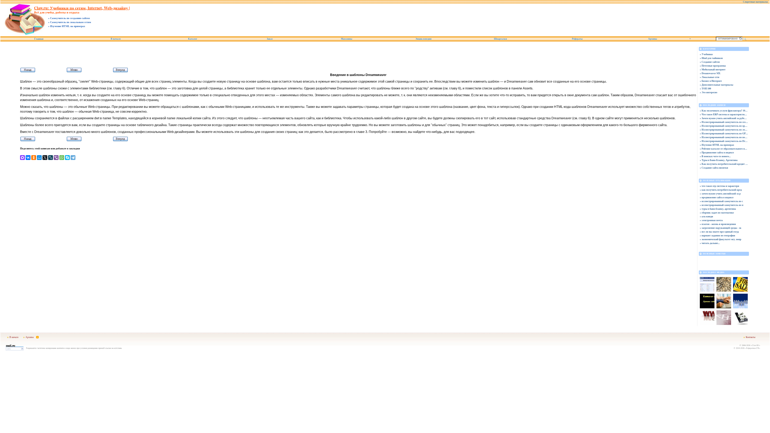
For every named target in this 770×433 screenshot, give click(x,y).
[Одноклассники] (33, 157)
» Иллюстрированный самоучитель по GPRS (724, 133)
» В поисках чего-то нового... (715, 156)
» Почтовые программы (713, 65)
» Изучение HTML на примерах (717, 145)
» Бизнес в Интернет (711, 81)
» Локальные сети (709, 77)
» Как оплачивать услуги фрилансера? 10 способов (724, 110)
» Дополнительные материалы (716, 84)
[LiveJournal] (50, 157)
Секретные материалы (755, 1)
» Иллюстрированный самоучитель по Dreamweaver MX (724, 141)
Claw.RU (755, 345)
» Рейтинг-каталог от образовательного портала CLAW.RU (724, 148)
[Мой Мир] (39, 157)
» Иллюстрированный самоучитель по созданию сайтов (724, 122)
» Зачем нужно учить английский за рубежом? (724, 118)
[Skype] (67, 157)
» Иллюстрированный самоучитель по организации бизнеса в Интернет (724, 125)
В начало (116, 38)
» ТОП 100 (705, 88)
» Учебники (706, 54)
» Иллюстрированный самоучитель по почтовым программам (724, 137)
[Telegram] (73, 157)
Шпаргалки (500, 38)
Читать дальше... (711, 243)
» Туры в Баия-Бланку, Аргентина (719, 160)
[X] (45, 157)
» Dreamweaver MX (710, 73)
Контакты (750, 337)
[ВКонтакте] (28, 157)
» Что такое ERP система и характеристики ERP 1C (724, 114)
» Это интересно (708, 92)
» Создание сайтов (710, 62)
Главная (39, 38)
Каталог (192, 38)
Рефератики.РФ (752, 348)
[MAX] (22, 157)
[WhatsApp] (61, 157)
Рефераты (577, 38)
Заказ (270, 38)
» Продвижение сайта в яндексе (717, 152)
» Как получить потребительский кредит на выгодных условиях (724, 164)
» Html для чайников (711, 58)
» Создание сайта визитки (714, 167)
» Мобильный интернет (712, 69)
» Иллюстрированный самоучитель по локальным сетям (724, 129)
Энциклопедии (423, 38)
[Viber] (56, 157)
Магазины (346, 38)
